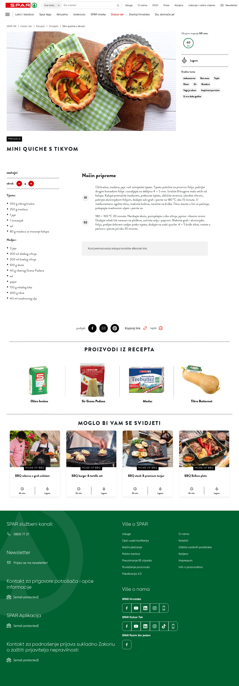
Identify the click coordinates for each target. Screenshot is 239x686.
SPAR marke (98, 14)
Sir (195, 84)
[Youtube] (136, 608)
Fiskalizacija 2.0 (132, 573)
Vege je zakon (189, 90)
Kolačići (183, 540)
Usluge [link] (129, 5)
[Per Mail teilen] (103, 328)
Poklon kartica (131, 553)
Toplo (216, 78)
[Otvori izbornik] (8, 14)
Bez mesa (204, 78)
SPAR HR (11, 26)
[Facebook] (126, 608)
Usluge (126, 534)
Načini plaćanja (132, 547)
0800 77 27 (21, 534)
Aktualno (62, 14)
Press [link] (166, 5)
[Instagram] (154, 608)
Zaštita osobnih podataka (195, 547)
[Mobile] (163, 608)
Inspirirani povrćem (210, 90)
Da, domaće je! (164, 14)
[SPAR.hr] (21, 5)
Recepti (40, 26)
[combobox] (52, 5)
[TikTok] (163, 626)
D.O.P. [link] (155, 5)
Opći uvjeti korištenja (135, 540)
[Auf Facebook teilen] (92, 328)
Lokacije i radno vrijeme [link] (201, 5)
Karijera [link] (179, 5)
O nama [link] (142, 5)
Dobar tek (117, 14)
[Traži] (118, 5)
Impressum (185, 560)
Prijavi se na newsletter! (30, 563)
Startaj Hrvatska (139, 14)
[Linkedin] (145, 608)
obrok (10, 183)
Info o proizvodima (191, 567)
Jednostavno (189, 78)
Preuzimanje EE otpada (137, 560)
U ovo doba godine (192, 96)
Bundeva (205, 84)
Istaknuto (79, 14)
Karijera (183, 553)
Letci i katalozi (24, 14)
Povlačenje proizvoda (136, 567)
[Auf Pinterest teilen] (115, 328)
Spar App (45, 14)
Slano (186, 84)
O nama (184, 534)
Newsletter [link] (231, 5)
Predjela (53, 26)
